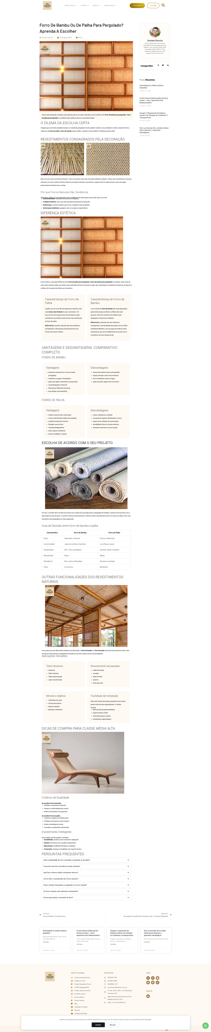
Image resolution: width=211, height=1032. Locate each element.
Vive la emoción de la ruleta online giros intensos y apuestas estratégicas (154, 130)
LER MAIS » (46, 942)
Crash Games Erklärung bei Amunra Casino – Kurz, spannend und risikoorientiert (154, 100)
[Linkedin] (148, 982)
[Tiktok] (157, 982)
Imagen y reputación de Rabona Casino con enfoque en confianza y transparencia (154, 115)
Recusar (113, 1025)
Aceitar (98, 1025)
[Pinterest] (153, 982)
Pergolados (69, 5)
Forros (83, 5)
